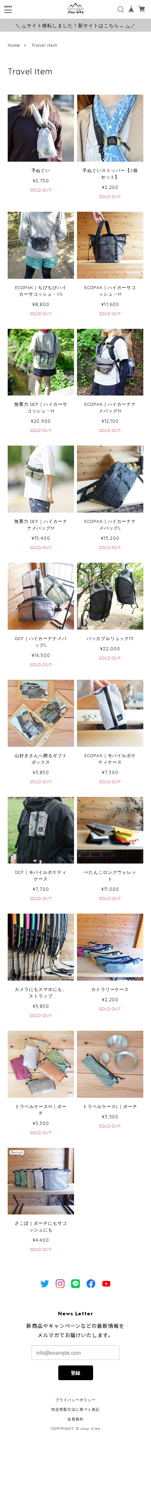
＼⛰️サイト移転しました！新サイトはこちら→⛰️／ (75, 25)
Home (14, 45)
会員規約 (75, 1419)
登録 (75, 1372)
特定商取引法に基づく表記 (75, 1409)
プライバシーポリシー (75, 1399)
